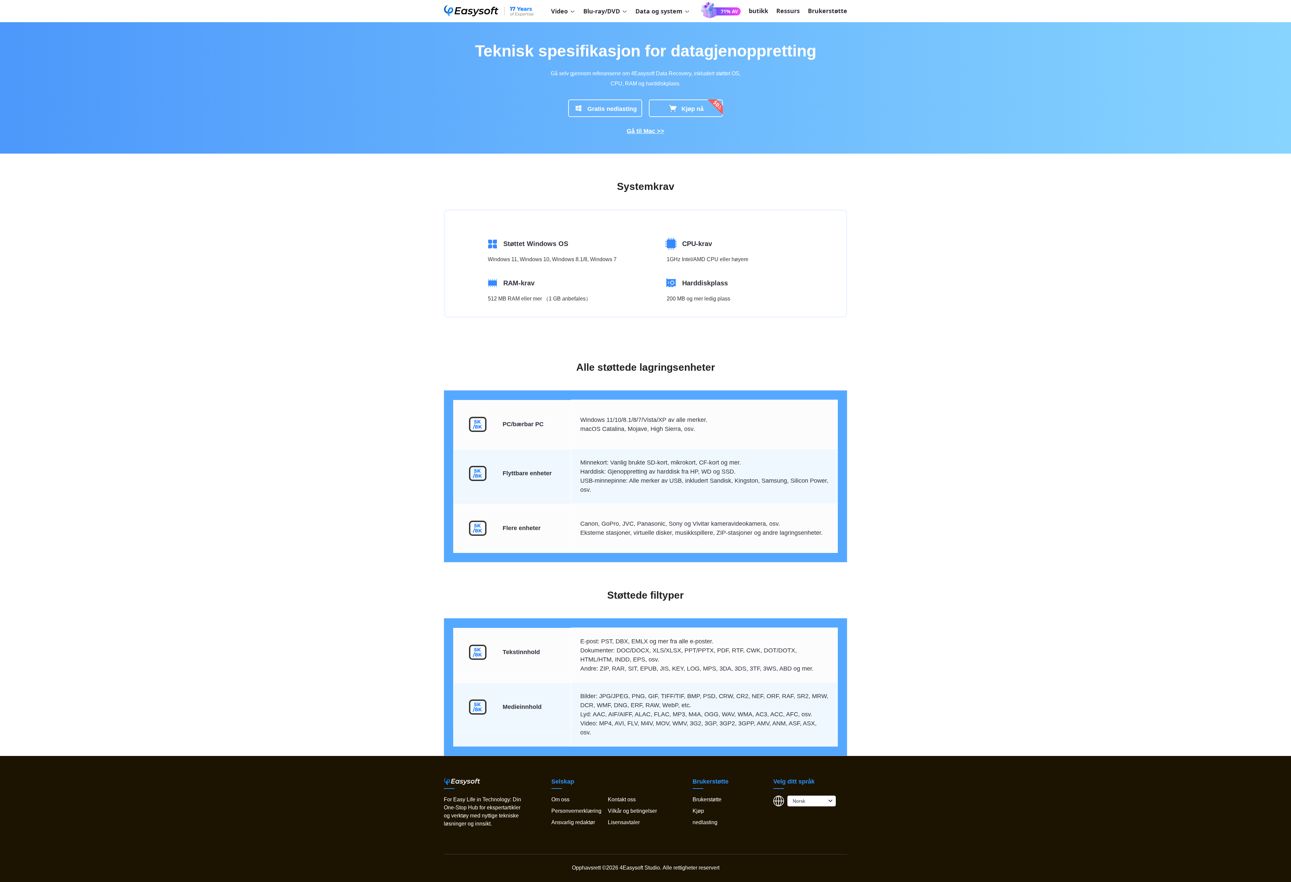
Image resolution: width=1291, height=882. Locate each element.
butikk (758, 11)
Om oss (560, 799)
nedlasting (705, 822)
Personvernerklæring (576, 811)
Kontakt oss (622, 799)
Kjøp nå (692, 109)
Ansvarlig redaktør (573, 822)
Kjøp (698, 811)
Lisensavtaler (624, 822)
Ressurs (788, 11)
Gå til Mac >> (645, 131)
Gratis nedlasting (612, 109)
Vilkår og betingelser (632, 811)
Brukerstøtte (827, 11)
